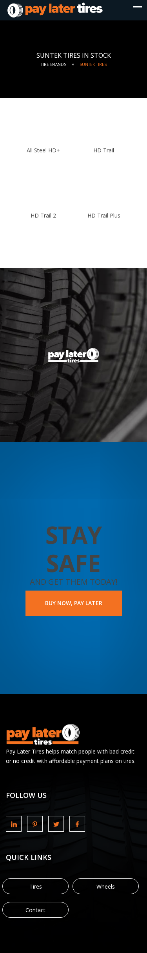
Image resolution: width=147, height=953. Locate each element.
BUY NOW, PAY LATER (73, 603)
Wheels (105, 886)
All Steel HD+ (43, 150)
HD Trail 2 (43, 215)
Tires (35, 886)
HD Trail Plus (103, 215)
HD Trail (103, 150)
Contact (35, 910)
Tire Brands (53, 64)
